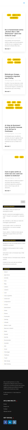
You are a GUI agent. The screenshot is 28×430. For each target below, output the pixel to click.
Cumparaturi (16, 59)
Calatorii (6, 289)
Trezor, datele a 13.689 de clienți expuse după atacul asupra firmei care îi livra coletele (13, 233)
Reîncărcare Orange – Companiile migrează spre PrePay (12, 76)
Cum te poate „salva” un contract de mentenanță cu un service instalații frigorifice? (12, 227)
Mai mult (7, 49)
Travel (5, 358)
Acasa (5, 404)
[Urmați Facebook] (5, 422)
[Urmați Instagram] (14, 422)
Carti (9, 15)
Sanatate (6, 343)
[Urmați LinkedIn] (10, 422)
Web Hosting (7, 364)
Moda (5, 331)
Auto (9, 102)
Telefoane (17, 62)
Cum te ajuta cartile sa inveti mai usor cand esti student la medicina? (13, 173)
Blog (16, 157)
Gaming (6, 319)
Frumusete (7, 316)
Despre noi (6, 406)
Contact (5, 409)
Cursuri (6, 304)
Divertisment (7, 307)
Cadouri (6, 286)
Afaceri (6, 272)
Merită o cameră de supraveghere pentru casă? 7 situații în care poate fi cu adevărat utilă (13, 216)
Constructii (7, 298)
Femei (19, 102)
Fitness (6, 313)
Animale (6, 278)
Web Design (7, 361)
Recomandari (14, 17)
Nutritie (6, 337)
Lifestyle (10, 62)
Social (5, 349)
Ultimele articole (7, 411)
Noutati (17, 105)
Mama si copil (16, 15)
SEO (5, 346)
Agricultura (7, 275)
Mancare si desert (8, 328)
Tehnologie (19, 107)
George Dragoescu (10, 38)
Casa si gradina (8, 295)
